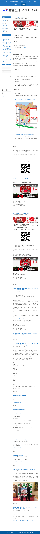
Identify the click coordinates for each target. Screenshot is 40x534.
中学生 (4, 23)
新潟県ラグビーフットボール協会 (23, 9)
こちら (25, 47)
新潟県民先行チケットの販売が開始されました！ (23, 213)
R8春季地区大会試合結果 (17, 461)
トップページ (6, 1)
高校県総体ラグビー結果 (17, 413)
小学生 (4, 26)
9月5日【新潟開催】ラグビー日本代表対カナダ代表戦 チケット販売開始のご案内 (25, 289)
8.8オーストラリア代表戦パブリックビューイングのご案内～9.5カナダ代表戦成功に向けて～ (25, 344)
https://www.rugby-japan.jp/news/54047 (20, 178)
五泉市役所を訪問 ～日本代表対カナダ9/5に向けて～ (24, 469)
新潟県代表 (5, 28)
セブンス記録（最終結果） (17, 447)
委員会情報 (5, 25)
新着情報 (23, 4)
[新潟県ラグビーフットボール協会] (5, 10)
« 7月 (3, 96)
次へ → (17, 528)
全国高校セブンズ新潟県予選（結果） (21, 440)
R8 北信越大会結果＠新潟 (18, 402)
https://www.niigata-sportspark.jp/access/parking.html (25, 99)
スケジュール (22, 1)
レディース (5, 21)
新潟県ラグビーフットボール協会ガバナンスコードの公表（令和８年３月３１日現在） (25, 508)
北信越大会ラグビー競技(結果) (19, 395)
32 (15, 528)
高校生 (15, 405)
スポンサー (34, 1)
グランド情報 (28, 1)
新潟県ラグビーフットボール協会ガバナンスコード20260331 (23, 520)
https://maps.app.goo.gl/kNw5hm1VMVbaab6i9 (24, 134)
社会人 (4, 30)
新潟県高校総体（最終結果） (19, 409)
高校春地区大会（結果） (18, 455)
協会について (17, 4)
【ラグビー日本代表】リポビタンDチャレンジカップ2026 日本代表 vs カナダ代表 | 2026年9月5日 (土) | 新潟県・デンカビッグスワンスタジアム (25, 335)
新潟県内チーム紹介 (13, 1)
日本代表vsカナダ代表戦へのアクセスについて (23, 17)
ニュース (15, 284)
